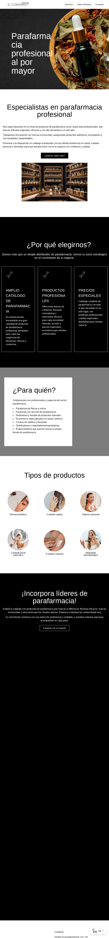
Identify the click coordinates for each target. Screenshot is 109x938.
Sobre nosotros (84, 4)
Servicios (69, 4)
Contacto (100, 4)
